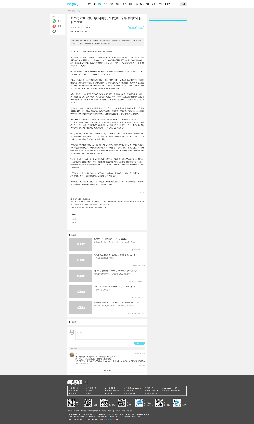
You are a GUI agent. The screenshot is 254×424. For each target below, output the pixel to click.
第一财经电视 (92, 388)
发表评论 (139, 343)
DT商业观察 (129, 390)
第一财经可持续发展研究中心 (173, 390)
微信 (59, 21)
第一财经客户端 (73, 388)
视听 (111, 4)
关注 (105, 4)
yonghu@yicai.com (102, 416)
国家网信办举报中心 (107, 411)
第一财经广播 (149, 388)
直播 (130, 4)
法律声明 (76, 411)
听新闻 (134, 27)
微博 (59, 26)
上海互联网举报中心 (119, 411)
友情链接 (129, 411)
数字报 (160, 4)
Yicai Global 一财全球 (170, 388)
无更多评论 (107, 370)
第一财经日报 (110, 388)
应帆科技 (109, 393)
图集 (147, 4)
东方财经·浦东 (72, 393)
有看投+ (90, 393)
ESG (142, 4)
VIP (94, 4)
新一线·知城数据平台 (112, 390)
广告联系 (70, 411)
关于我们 (83, 411)
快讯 (117, 4)
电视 (136, 4)
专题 (153, 4)
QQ (59, 31)
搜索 (168, 4)
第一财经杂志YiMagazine (133, 388)
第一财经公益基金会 (151, 393)
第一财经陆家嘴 (130, 393)
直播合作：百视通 (104, 419)
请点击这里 (86, 199)
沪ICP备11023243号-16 (73, 414)
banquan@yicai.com (100, 207)
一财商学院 (91, 390)
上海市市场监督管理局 (94, 411)
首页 (89, 4)
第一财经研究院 (73, 390)
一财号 (123, 4)
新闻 (100, 4)
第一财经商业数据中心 (151, 390)
